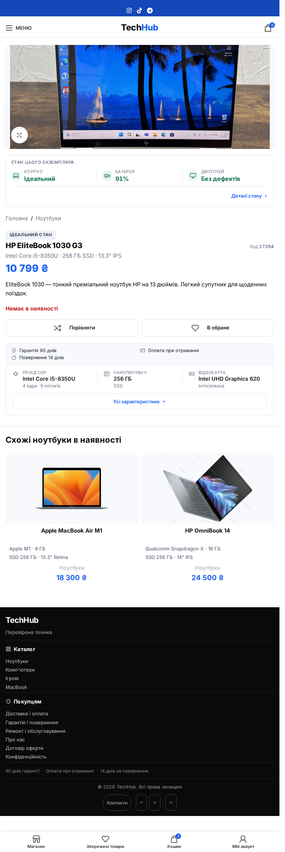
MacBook (16, 687)
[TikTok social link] (139, 10)
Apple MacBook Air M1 (71, 530)
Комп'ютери (20, 670)
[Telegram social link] (149, 10)
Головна (17, 218)
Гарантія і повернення (32, 722)
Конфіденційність (26, 757)
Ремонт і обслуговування (35, 731)
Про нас (15, 739)
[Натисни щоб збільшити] (19, 135)
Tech (139, 27)
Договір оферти (24, 748)
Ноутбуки (48, 218)
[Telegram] (141, 802)
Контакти (117, 803)
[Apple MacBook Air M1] (72, 488)
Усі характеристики (136, 401)
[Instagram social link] (129, 10)
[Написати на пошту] (171, 802)
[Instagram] (154, 802)
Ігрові (12, 678)
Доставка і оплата (27, 713)
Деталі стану (246, 196)
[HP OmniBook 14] (208, 488)
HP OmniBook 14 (207, 530)
